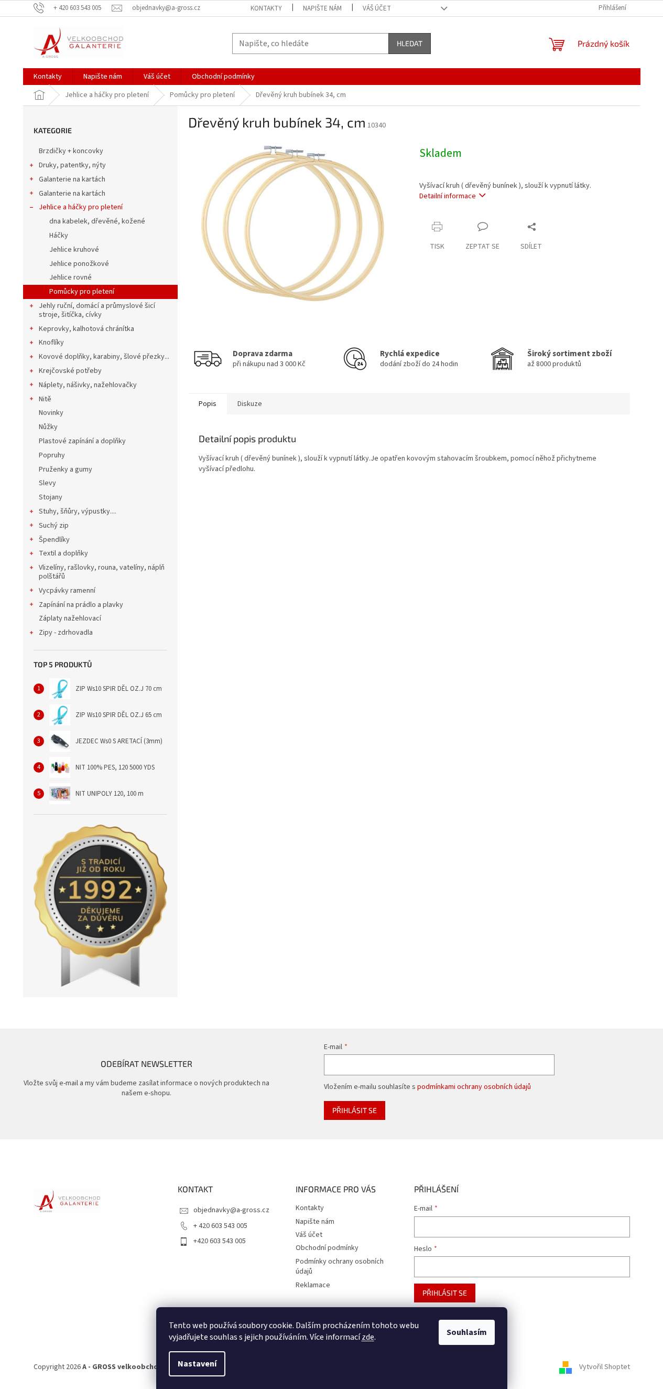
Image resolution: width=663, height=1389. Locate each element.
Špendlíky (54, 540)
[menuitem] (47, 76)
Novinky (51, 413)
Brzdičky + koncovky (71, 151)
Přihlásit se (354, 1110)
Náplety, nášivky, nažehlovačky (88, 385)
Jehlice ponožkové (79, 264)
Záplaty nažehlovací (70, 618)
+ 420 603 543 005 (220, 1226)
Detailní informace (447, 196)
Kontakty (266, 8)
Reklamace (313, 1285)
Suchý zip (54, 525)
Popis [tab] (207, 404)
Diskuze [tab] (249, 404)
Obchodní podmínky (327, 1248)
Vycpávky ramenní (67, 590)
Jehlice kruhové (74, 249)
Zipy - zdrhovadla (66, 632)
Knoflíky (51, 342)
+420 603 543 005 (219, 1241)
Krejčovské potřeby (70, 371)
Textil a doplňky (63, 553)
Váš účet (377, 8)
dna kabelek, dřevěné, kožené (97, 221)
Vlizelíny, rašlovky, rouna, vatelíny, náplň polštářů (102, 572)
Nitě (45, 399)
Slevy (47, 483)
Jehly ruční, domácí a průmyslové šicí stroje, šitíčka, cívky (97, 310)
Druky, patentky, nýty (72, 165)
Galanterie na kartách (72, 179)
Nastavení (197, 1364)
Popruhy (52, 455)
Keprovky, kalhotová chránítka (86, 329)
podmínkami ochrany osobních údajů (474, 1087)
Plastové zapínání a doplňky (82, 441)
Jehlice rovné (70, 277)
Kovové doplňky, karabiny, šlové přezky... (104, 356)
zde (368, 1337)
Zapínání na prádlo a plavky (81, 605)
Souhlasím (467, 1332)
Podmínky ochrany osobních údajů (340, 1266)
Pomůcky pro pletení (81, 291)
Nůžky (48, 427)
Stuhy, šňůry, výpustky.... (77, 511)
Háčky (58, 235)
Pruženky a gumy (65, 469)
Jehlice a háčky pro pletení (81, 207)
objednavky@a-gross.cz (231, 1210)
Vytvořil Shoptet (604, 1367)
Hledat (409, 43)
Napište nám (322, 8)
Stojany (50, 497)
